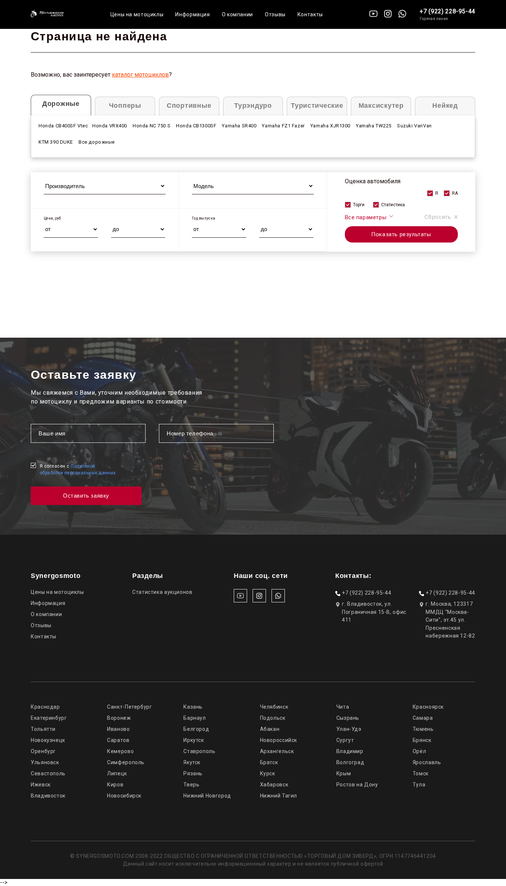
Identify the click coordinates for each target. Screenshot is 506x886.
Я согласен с (78, 469)
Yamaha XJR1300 (330, 125)
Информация (192, 14)
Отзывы (275, 14)
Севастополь (48, 773)
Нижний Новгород (207, 796)
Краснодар (45, 707)
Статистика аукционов (162, 592)
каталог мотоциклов (140, 74)
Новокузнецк (48, 740)
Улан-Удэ (349, 729)
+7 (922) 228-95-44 (447, 11)
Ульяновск (45, 762)
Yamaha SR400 (239, 125)
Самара (423, 718)
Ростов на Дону (357, 785)
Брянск (422, 740)
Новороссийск (278, 740)
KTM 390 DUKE (56, 142)
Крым (343, 773)
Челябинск (274, 707)
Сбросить (438, 217)
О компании (237, 14)
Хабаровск (274, 785)
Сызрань (347, 718)
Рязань (193, 773)
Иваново (118, 729)
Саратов (118, 740)
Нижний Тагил (278, 796)
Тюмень (423, 729)
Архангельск (277, 751)
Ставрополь (199, 751)
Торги (358, 204)
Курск (267, 773)
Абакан (270, 729)
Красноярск (428, 707)
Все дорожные (97, 142)
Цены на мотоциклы (137, 14)
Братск (269, 762)
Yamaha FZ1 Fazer (283, 125)
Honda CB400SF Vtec (63, 125)
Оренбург (43, 751)
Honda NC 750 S (151, 125)
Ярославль (427, 762)
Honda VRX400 (109, 125)
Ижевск (41, 785)
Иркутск (193, 740)
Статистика (393, 204)
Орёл (419, 751)
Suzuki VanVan (414, 125)
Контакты (310, 14)
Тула (419, 785)
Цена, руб (52, 218)
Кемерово (120, 751)
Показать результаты (401, 234)
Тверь (191, 785)
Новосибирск (124, 796)
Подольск (273, 718)
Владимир (349, 751)
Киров (115, 785)
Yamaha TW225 (374, 125)
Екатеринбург (49, 718)
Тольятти (43, 729)
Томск (421, 773)
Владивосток (48, 796)
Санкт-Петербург (129, 707)
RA (455, 193)
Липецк (117, 773)
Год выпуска (203, 218)
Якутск (191, 762)
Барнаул (194, 718)
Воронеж (119, 718)
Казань (193, 707)
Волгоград (350, 762)
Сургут (345, 740)
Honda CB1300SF (196, 125)
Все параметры (366, 217)
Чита (342, 707)
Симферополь (125, 762)
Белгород (196, 729)
